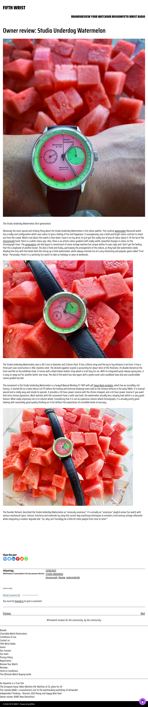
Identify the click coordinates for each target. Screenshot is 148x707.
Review (62, 577)
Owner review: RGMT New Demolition (17, 697)
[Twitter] (9, 559)
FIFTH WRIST (14, 8)
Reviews (4, 667)
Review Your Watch (9, 664)
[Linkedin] (13, 559)
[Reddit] (22, 559)
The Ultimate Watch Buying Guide (15, 674)
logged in (19, 601)
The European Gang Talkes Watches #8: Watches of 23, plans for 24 (31, 687)
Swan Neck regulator (103, 385)
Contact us (5, 640)
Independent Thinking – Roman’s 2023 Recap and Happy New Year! (31, 693)
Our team (4, 654)
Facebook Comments (30, 595)
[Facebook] (5, 559)
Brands (3, 630)
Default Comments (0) (11, 595)
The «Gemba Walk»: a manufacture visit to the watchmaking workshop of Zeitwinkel (39, 690)
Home (3, 647)
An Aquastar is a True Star (12, 683)
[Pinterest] (18, 559)
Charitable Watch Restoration (13, 634)
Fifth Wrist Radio (8, 644)
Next (143, 613)
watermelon (120, 231)
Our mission (5, 651)
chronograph (9, 241)
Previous (7, 613)
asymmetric (30, 244)
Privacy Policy (6, 657)
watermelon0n (73, 577)
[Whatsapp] (26, 559)
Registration (5, 661)
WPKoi (32, 704)
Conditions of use (8, 637)
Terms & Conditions (9, 671)
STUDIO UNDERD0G (54, 574)
